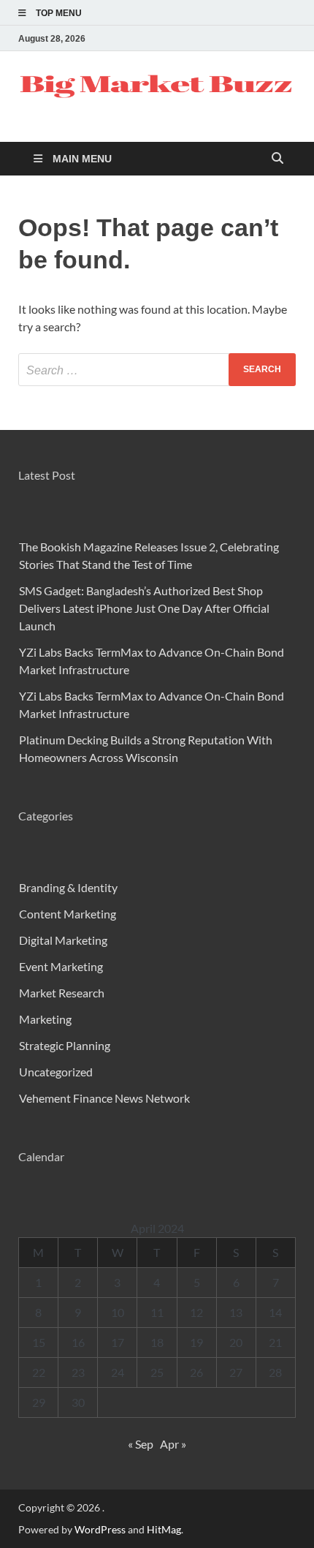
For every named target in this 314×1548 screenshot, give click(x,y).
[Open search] (277, 159)
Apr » (173, 1444)
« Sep (140, 1444)
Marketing (45, 1019)
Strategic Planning (64, 1045)
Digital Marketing (63, 940)
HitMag (164, 1529)
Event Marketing (61, 966)
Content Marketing (67, 914)
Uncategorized (56, 1072)
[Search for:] (157, 369)
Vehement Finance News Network (104, 1098)
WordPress (100, 1529)
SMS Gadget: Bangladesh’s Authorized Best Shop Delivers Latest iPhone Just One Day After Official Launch (144, 608)
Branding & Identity (68, 887)
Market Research (61, 993)
